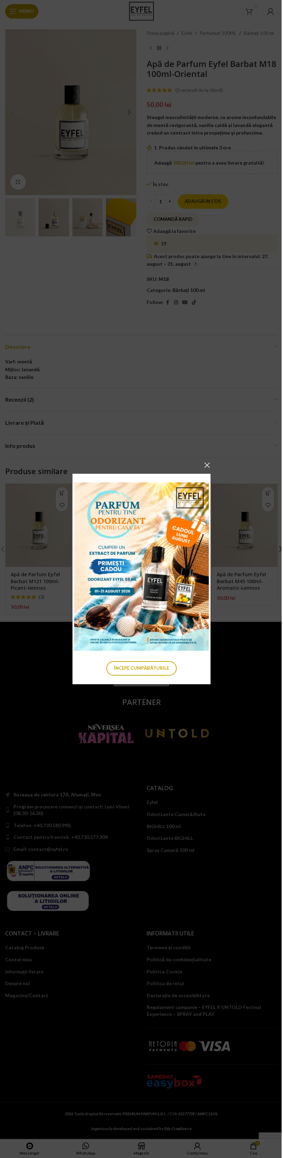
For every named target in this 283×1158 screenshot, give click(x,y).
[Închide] (207, 465)
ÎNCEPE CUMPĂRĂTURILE (141, 668)
